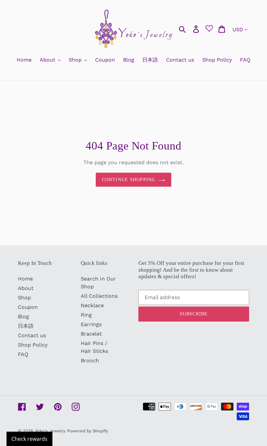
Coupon (28, 307)
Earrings (91, 324)
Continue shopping (128, 179)
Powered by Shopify (87, 430)
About (26, 288)
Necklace (92, 305)
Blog (23, 316)
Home (25, 279)
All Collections (99, 296)
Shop (24, 298)
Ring (86, 315)
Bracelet (91, 334)
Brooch (90, 360)
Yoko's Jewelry (50, 430)
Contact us (32, 335)
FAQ (23, 354)
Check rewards (29, 438)
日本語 (26, 326)
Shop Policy (33, 345)
